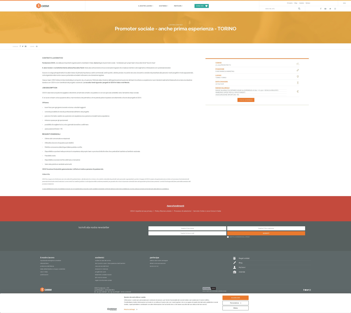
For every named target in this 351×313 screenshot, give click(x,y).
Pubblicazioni (44, 274)
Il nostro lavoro (145, 6)
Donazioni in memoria (101, 269)
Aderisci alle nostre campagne (159, 260)
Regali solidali (244, 258)
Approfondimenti (175, 205)
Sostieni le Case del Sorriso (103, 260)
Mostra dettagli (129, 309)
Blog (296, 3)
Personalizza (234, 303)
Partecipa (177, 6)
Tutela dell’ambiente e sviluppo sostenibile (52, 269)
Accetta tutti (235, 298)
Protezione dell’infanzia (47, 266)
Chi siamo (289, 3)
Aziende (301, 3)
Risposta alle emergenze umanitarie (50, 260)
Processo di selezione (182, 211)
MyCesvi (308, 3)
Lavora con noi (154, 266)
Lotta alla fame (44, 263)
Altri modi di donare (101, 277)
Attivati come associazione (157, 263)
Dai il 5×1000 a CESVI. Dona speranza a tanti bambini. (110, 263)
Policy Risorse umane (163, 211)
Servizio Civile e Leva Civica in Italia (207, 211)
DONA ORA (200, 6)
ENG (344, 3)
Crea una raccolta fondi (102, 266)
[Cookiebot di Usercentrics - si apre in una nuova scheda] (112, 309)
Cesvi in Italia (44, 272)
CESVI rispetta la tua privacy (141, 211)
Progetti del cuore (100, 272)
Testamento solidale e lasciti (103, 274)
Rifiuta (235, 308)
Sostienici (163, 6)
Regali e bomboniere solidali (103, 280)
